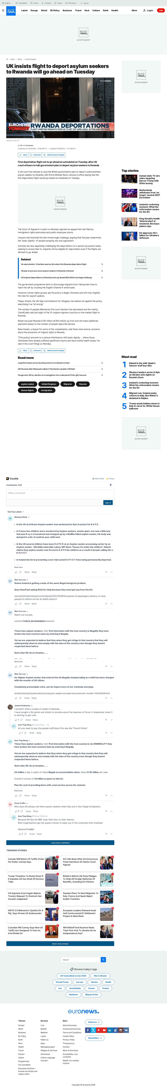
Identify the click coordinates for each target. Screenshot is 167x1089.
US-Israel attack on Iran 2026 (73, 976)
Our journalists (24, 1065)
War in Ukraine (100, 976)
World (44, 10)
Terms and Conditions (72, 1032)
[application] (60, 108)
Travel (78, 10)
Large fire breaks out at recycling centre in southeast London (44, 363)
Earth (105, 10)
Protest (105, 988)
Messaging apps (48, 1047)
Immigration (46, 390)
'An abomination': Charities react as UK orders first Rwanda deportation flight (53, 264)
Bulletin (44, 1029)
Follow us (44, 1040)
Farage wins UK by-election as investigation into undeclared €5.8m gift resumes (52, 375)
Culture (96, 10)
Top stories (130, 171)
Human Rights (27, 390)
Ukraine (94, 982)
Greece (91, 988)
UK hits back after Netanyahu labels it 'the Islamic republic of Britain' (46, 369)
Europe (34, 10)
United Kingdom (30, 59)
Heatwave (73, 994)
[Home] (7, 59)
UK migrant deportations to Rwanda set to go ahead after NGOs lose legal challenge (56, 277)
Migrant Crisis (91, 994)
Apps (43, 1043)
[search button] (81, 3)
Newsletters (93, 1038)
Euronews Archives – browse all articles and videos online (27, 1071)
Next (87, 10)
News (13, 59)
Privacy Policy (69, 1040)
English (7, 3)
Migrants (68, 384)
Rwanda (83, 384)
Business (67, 10)
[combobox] (94, 3)
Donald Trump (62, 982)
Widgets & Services (49, 1050)
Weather (44, 1032)
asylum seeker (27, 384)
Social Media (75, 988)
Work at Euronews (70, 1050)
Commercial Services (72, 1029)
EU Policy (55, 10)
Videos (21, 1057)
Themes (21, 1021)
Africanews (45, 1054)
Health (114, 10)
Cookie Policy (68, 1036)
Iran (60, 988)
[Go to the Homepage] (11, 11)
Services (44, 1021)
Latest (24, 10)
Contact (66, 1047)
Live (161, 10)
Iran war (79, 982)
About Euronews (70, 1025)
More (65, 1021)
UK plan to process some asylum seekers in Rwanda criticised (47, 271)
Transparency (68, 1043)
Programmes (23, 1061)
